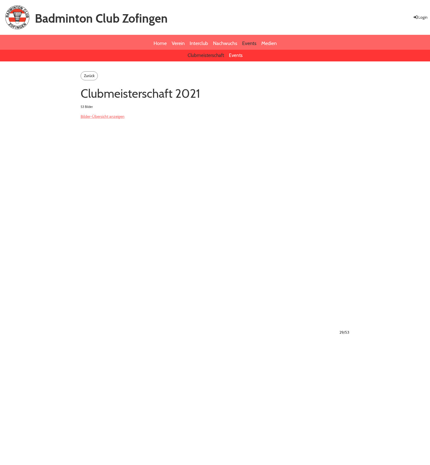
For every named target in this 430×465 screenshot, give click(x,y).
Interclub (199, 43)
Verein (178, 43)
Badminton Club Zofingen (101, 18)
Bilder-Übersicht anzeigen (102, 116)
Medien (269, 43)
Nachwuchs (225, 43)
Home (160, 43)
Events (249, 43)
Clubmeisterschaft (206, 55)
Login (423, 17)
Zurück (89, 75)
